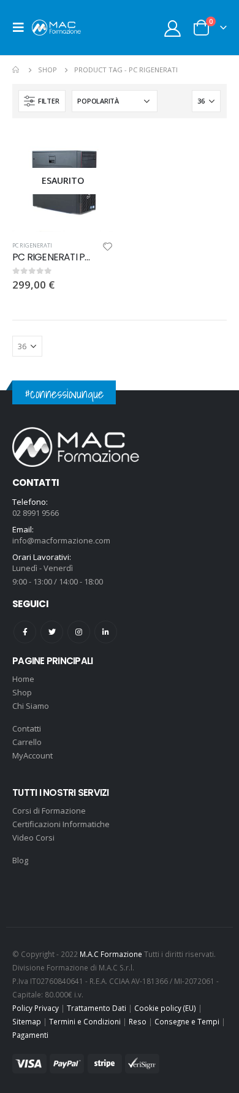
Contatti (26, 728)
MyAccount (32, 755)
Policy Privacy (35, 1008)
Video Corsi (33, 837)
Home (23, 678)
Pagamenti (30, 1035)
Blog (20, 860)
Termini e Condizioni (85, 1021)
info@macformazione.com (61, 540)
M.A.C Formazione (111, 954)
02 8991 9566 (35, 512)
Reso (137, 1021)
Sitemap (26, 1021)
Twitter (51, 632)
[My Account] (173, 28)
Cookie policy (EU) (165, 1008)
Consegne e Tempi (186, 1021)
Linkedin (105, 632)
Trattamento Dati (96, 1008)
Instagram (78, 632)
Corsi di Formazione (49, 810)
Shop (22, 692)
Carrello (27, 741)
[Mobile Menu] (22, 27)
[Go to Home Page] (16, 70)
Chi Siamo (30, 705)
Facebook (24, 632)
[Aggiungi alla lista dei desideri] (107, 248)
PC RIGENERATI (32, 245)
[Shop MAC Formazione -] (56, 27)
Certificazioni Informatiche (61, 824)
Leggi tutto (93, 151)
